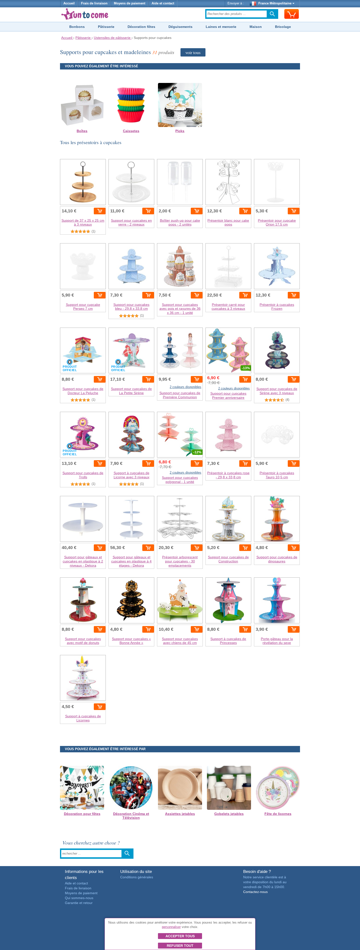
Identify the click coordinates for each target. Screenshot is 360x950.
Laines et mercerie (221, 27)
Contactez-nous (255, 892)
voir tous (193, 52)
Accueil (69, 3)
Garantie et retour (79, 903)
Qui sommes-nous (79, 898)
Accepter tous (180, 936)
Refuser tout (180, 946)
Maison (256, 27)
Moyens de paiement (129, 3)
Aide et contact (163, 3)
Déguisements (180, 27)
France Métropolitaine (274, 3)
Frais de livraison (94, 3)
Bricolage (283, 27)
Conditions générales (136, 877)
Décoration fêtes (141, 27)
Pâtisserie (106, 27)
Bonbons (77, 27)
